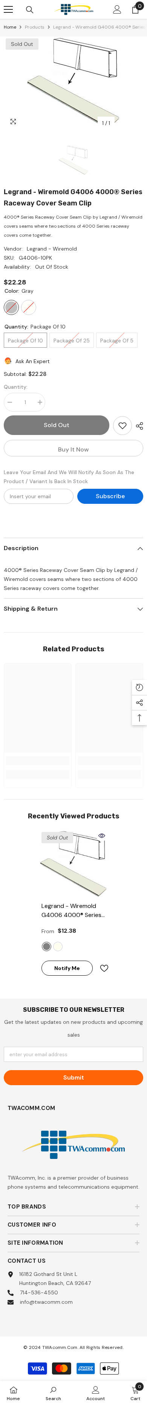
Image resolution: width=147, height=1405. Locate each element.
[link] (37, 760)
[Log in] (117, 9)
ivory (58, 946)
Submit (73, 1077)
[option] (73, 83)
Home (10, 27)
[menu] (8, 9)
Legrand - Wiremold (52, 248)
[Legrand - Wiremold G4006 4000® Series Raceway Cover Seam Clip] (73, 864)
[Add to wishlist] (122, 425)
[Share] (137, 426)
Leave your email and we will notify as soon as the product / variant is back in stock (69, 477)
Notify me (67, 968)
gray (46, 946)
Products (34, 27)
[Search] (29, 9)
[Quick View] (101, 835)
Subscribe (110, 496)
